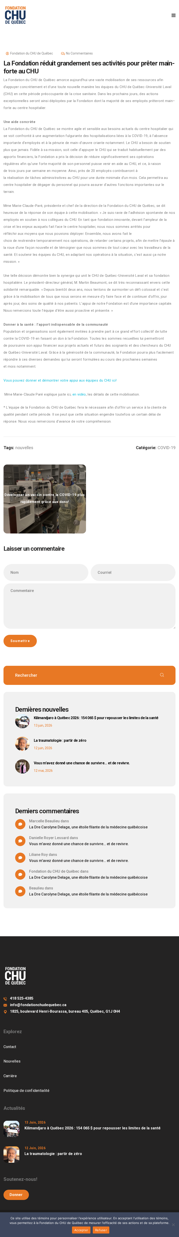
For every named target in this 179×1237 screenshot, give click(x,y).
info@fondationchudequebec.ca (38, 1005)
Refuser (101, 1230)
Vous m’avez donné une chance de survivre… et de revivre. (82, 763)
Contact (9, 1047)
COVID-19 (167, 447)
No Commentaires (79, 53)
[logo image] (15, 15)
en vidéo (79, 394)
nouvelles (24, 447)
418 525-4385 (21, 998)
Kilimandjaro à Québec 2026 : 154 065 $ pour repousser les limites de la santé (96, 718)
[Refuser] (173, 1224)
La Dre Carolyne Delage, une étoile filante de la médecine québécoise (88, 827)
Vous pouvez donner (60, 380)
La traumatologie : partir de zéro (60, 740)
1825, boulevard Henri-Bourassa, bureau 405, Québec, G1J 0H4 (65, 1011)
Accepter (81, 1230)
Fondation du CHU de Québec (31, 53)
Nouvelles (12, 1061)
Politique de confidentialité (26, 1090)
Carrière (10, 1076)
